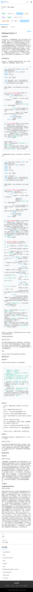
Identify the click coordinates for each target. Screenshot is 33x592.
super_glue (6, 575)
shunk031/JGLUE (8, 558)
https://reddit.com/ (25, 427)
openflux (12, 585)
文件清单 (12, 27)
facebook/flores (7, 572)
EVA (21, 585)
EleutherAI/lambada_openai (10, 569)
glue (4, 555)
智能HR (25, 585)
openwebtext (6, 552)
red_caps (5, 578)
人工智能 (7, 585)
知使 (17, 585)
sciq (4, 566)
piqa (4, 560)
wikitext (5, 563)
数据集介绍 (4, 27)
